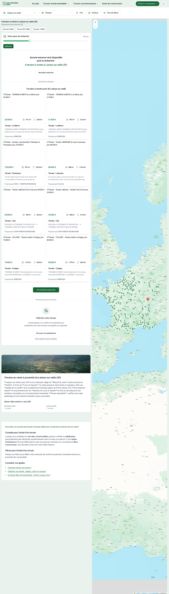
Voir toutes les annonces (46, 290)
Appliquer (8, 46)
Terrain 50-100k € (23, 29)
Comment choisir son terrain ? (20, 468)
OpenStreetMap (154, 593)
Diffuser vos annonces (146, 4)
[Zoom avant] (95, 22)
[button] (148, 299)
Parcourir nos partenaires (46, 333)
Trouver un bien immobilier (55, 4)
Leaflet (137, 593)
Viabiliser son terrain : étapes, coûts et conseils (27, 471)
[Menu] (163, 3)
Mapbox (144, 593)
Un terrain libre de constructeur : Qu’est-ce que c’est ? (29, 475)
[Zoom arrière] (95, 26)
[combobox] (19, 13)
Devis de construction (112, 4)
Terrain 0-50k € (8, 29)
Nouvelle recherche (46, 73)
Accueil (35, 4)
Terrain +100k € (39, 29)
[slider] (29, 41)
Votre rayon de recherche (18, 36)
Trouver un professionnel (84, 4)
